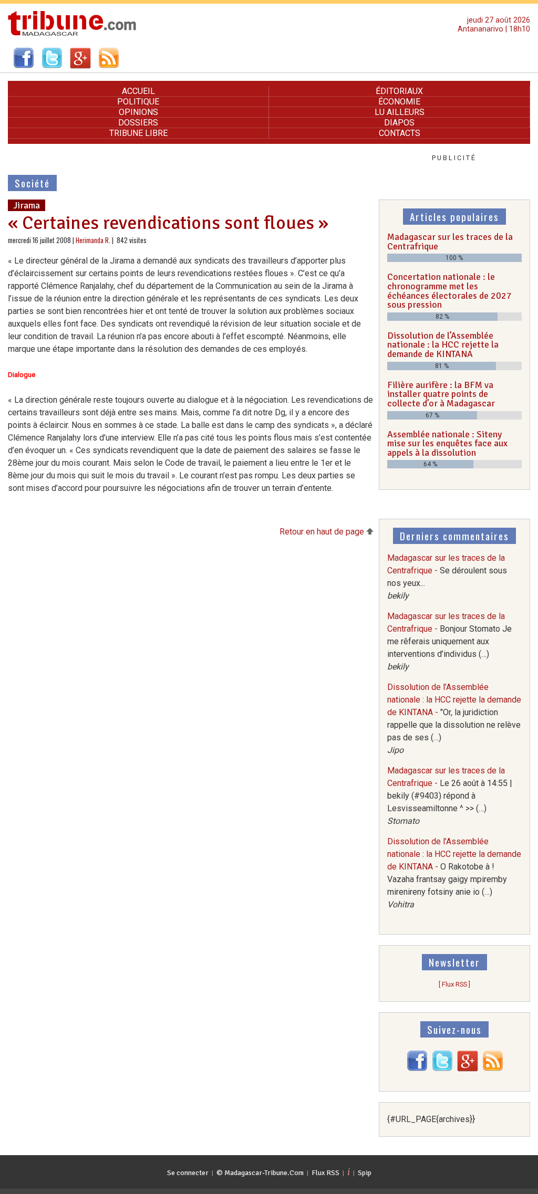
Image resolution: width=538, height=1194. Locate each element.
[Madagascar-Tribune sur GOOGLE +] (467, 1069)
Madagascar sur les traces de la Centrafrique (450, 241)
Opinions (138, 112)
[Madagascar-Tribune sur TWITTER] (442, 1069)
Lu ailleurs (400, 112)
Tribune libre (138, 133)
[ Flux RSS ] (454, 984)
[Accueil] (72, 34)
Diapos (399, 123)
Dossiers (138, 123)
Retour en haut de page (323, 532)
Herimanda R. (93, 240)
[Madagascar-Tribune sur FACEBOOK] (417, 1069)
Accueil (138, 91)
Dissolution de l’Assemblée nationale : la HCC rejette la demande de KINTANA (443, 345)
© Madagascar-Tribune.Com (260, 1172)
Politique (138, 102)
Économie (399, 102)
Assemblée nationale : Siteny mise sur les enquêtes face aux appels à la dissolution (447, 443)
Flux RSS (325, 1172)
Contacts (399, 133)
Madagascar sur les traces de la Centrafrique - (449, 641)
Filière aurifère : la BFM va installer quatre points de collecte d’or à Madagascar (441, 394)
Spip (364, 1172)
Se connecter (188, 1172)
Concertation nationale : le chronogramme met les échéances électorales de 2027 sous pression (449, 290)
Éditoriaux (399, 91)
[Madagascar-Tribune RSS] (492, 1069)
